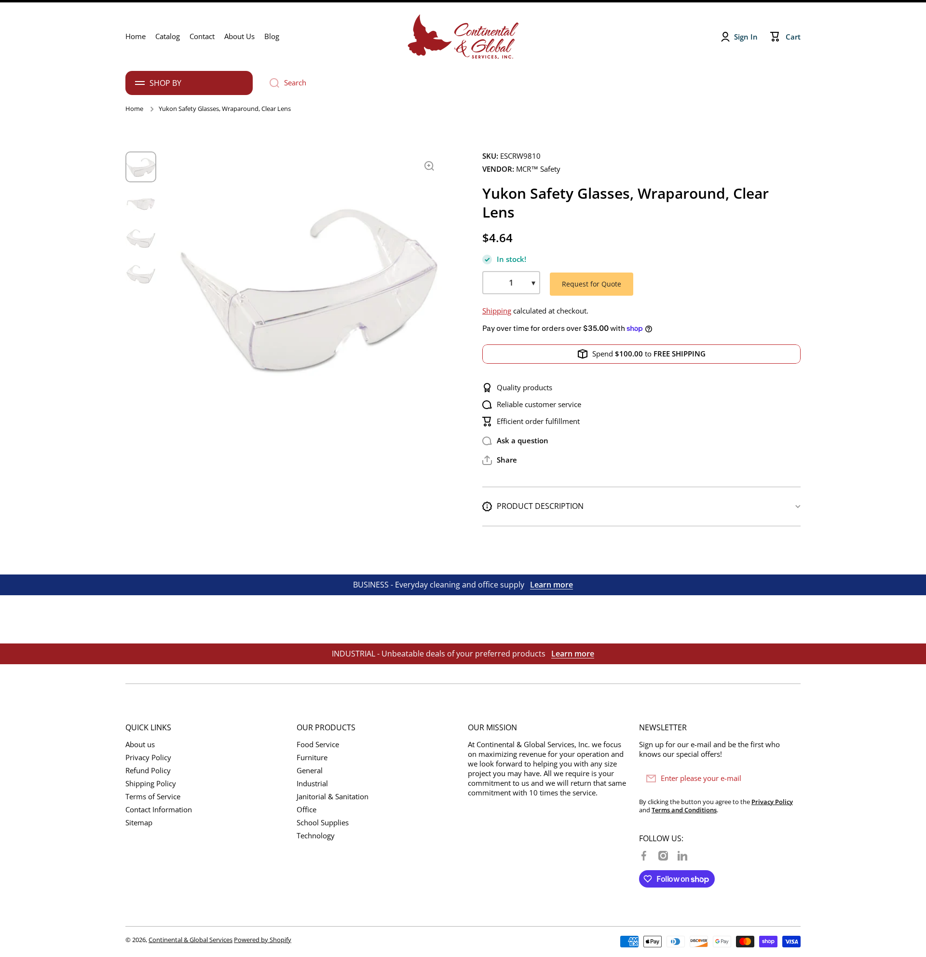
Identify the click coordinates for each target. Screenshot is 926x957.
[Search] (270, 83)
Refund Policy (148, 771)
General (310, 771)
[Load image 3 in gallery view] (140, 238)
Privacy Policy (148, 757)
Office (306, 810)
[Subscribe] (788, 778)
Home (134, 109)
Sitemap (138, 823)
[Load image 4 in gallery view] (140, 274)
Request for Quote (591, 283)
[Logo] (463, 36)
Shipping (496, 311)
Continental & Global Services (190, 939)
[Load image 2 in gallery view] (140, 202)
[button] (499, 460)
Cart (793, 37)
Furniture (312, 757)
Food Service (318, 744)
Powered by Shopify (262, 939)
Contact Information (158, 810)
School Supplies (323, 823)
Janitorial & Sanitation (332, 797)
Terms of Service (152, 797)
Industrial (312, 784)
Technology (316, 836)
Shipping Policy (150, 784)
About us (140, 744)
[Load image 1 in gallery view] (140, 166)
